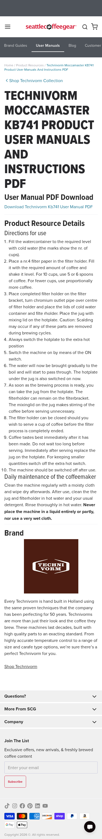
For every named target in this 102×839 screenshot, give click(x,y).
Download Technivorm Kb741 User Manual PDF (48, 207)
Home (8, 65)
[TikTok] (7, 806)
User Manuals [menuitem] (48, 45)
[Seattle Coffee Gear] (51, 26)
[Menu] (9, 26)
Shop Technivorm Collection (36, 80)
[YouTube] (45, 806)
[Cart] (94, 26)
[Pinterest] (30, 806)
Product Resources (30, 65)
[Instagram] (14, 806)
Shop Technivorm (20, 666)
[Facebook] (22, 806)
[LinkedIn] (37, 806)
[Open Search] (85, 27)
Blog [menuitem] (72, 45)
